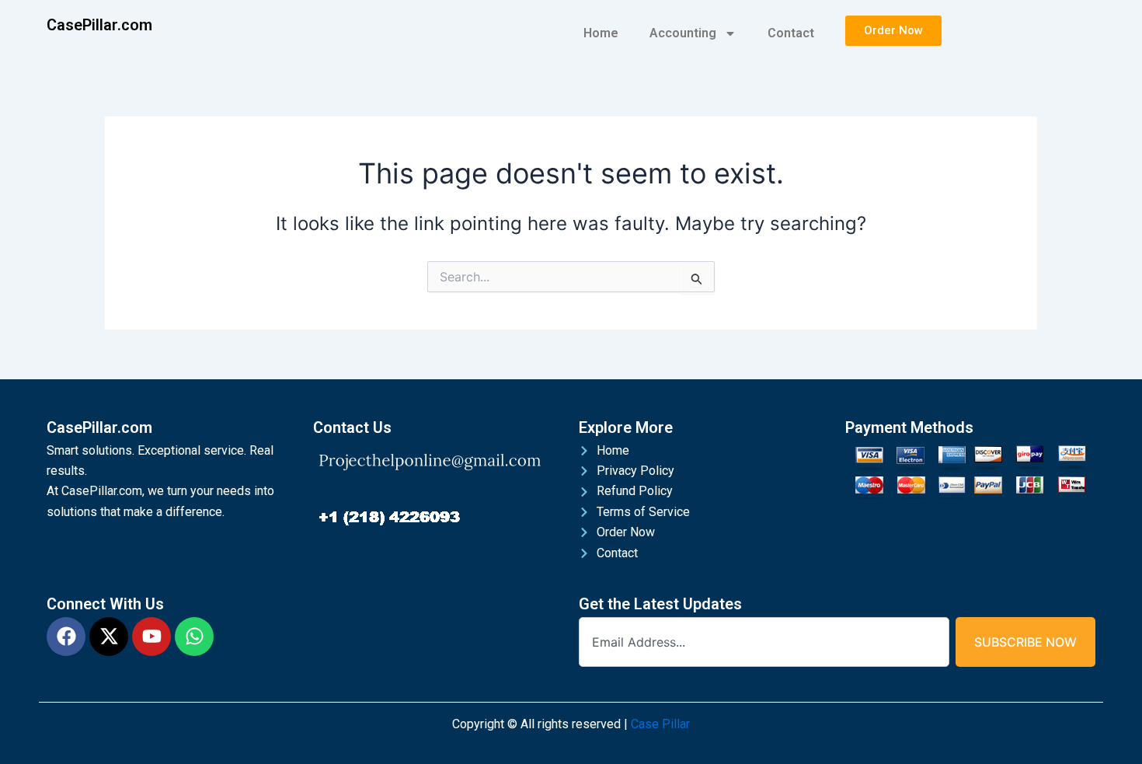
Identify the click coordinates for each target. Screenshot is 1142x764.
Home (600, 33)
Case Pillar (660, 724)
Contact (791, 33)
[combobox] (764, 642)
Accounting (682, 33)
